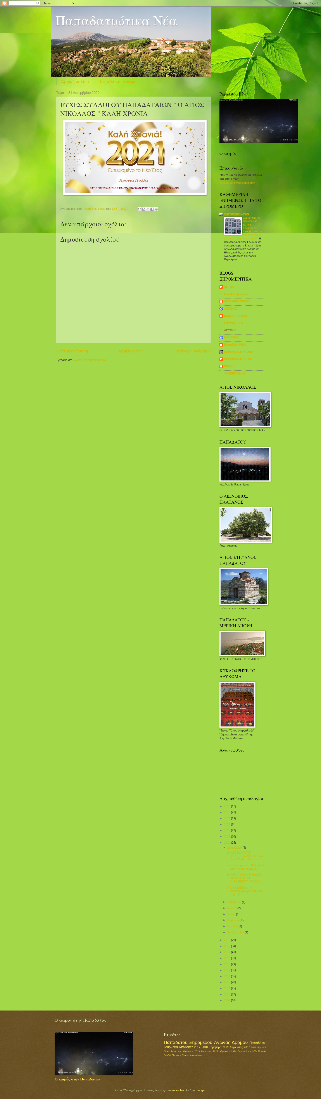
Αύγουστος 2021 (209, 1051)
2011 (227, 988)
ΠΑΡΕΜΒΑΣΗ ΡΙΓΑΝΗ (238, 352)
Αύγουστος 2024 (228, 1051)
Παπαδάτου (257, 1043)
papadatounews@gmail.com (237, 182)
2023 (227, 824)
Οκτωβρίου (234, 902)
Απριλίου (233, 920)
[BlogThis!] (144, 209)
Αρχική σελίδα (75, 81)
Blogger (200, 1090)
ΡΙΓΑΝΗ (229, 366)
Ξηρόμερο (215, 1047)
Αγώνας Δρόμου (231, 1042)
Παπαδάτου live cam (118, 81)
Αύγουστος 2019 (191, 1051)
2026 (227, 806)
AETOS (229, 287)
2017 (227, 952)
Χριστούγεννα (196, 1055)
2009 (227, 1000)
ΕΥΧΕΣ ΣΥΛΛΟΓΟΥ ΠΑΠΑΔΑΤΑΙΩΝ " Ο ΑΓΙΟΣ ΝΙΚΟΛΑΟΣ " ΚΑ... (245, 856)
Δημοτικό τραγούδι (247, 1051)
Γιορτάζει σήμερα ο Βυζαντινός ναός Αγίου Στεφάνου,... (245, 867)
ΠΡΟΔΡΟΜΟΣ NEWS (238, 359)
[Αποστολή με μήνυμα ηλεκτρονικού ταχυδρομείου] (139, 209)
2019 (227, 940)
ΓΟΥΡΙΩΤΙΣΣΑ (233, 323)
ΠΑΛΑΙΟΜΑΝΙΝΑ (235, 344)
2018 (227, 946)
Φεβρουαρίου (236, 932)
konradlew (178, 1090)
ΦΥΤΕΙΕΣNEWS (234, 373)
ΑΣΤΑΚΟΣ (230, 308)
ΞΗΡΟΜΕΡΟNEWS (236, 214)
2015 (227, 964)
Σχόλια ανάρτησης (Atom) (89, 360)
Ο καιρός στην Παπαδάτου (77, 1079)
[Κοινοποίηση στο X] (148, 209)
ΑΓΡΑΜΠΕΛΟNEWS (237, 301)
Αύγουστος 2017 (240, 1047)
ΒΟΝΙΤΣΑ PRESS (235, 315)
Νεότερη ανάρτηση (72, 351)
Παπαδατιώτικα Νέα (116, 20)
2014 (227, 970)
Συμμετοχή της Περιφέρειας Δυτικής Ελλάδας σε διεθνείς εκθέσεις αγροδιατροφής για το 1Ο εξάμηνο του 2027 (243, 228)
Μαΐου (231, 914)
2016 (227, 958)
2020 (227, 842)
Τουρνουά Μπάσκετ (178, 1047)
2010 (227, 994)
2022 (227, 830)
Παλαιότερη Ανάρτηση (192, 351)
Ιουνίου (232, 908)
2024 (227, 818)
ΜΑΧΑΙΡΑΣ (231, 337)
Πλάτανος (176, 1055)
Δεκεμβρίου (235, 847)
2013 (227, 976)
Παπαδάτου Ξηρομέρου (188, 1042)
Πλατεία (185, 1055)
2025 (227, 812)
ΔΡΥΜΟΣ (230, 330)
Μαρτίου (233, 926)
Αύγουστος (176, 1051)
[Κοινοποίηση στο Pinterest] (156, 209)
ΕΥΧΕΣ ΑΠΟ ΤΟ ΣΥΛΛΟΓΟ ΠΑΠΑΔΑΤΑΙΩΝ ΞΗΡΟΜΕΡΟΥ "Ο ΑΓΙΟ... (244, 878)
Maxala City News (236, 294)
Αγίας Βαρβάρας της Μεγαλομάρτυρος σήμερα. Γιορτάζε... (244, 891)
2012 (227, 982)
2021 (227, 836)
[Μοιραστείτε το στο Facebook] (152, 209)
